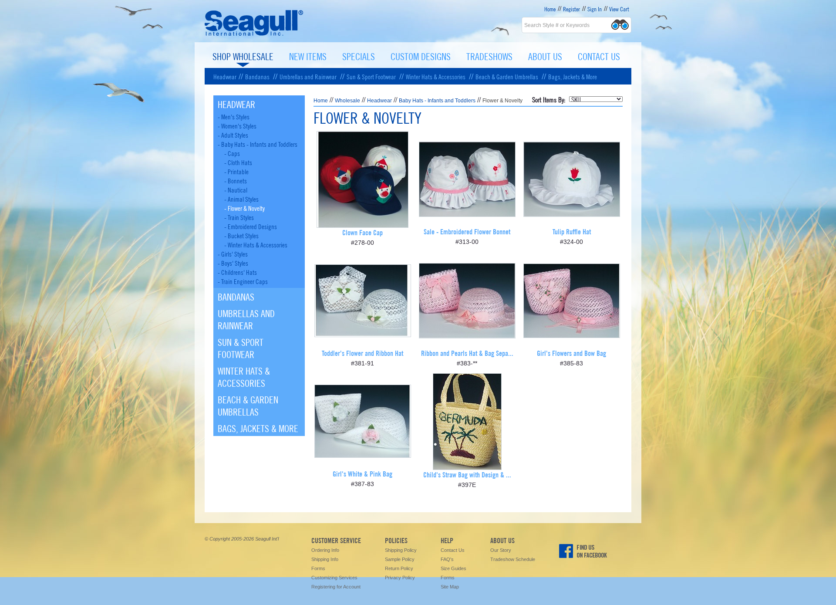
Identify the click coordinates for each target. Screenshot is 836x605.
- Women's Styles (237, 125)
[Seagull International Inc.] (254, 35)
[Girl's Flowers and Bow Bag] (571, 335)
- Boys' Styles (233, 262)
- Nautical (235, 189)
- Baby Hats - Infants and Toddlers (257, 143)
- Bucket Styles (241, 235)
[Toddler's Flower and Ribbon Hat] (362, 334)
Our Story (500, 550)
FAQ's (447, 559)
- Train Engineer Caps (243, 281)
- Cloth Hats (238, 162)
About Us (545, 55)
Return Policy (399, 568)
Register (571, 8)
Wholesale (347, 101)
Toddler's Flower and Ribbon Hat (362, 353)
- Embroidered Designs (250, 226)
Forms (318, 568)
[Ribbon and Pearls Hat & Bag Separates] (467, 335)
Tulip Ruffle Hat (572, 231)
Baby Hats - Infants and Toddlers (437, 101)
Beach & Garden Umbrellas (506, 76)
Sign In (594, 8)
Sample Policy (400, 559)
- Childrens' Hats (237, 272)
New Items (308, 55)
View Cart (619, 8)
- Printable (236, 171)
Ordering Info (325, 550)
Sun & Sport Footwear (371, 76)
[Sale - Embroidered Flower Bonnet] (467, 214)
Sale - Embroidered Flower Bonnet (467, 231)
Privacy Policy (400, 577)
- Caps (232, 153)
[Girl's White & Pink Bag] (362, 454)
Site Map (450, 586)
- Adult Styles (233, 134)
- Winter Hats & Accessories (255, 244)
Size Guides (453, 568)
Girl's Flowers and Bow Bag (571, 353)
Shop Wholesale (242, 55)
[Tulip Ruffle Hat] (571, 214)
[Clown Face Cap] (362, 224)
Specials (358, 55)
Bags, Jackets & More (572, 76)
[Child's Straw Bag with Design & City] (467, 467)
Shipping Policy (401, 550)
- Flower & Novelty (244, 208)
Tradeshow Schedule (512, 559)
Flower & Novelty (502, 101)
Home (550, 8)
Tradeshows (489, 55)
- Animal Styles (241, 198)
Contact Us (599, 55)
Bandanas (257, 76)
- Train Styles (239, 217)
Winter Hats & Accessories (435, 76)
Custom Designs (421, 55)
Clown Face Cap (362, 232)
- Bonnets (235, 180)
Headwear (224, 76)
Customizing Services (334, 577)
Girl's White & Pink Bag (362, 473)
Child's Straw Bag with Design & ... (467, 474)
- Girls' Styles (233, 253)
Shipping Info (324, 559)
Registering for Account (336, 586)
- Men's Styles (233, 116)
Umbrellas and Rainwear (308, 76)
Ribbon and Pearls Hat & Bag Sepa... (467, 353)
